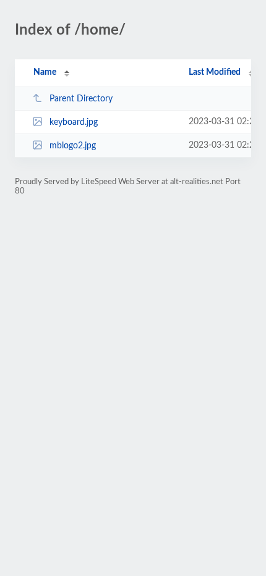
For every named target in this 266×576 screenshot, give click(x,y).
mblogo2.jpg (72, 146)
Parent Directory (81, 99)
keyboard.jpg (73, 122)
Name (44, 72)
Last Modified (215, 72)
